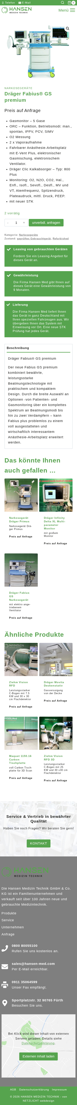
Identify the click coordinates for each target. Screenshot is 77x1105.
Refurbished (61, 238)
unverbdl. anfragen (46, 223)
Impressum (59, 1089)
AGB (13, 1089)
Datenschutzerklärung (38, 1043)
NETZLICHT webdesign (38, 1100)
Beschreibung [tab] (18, 348)
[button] (67, 28)
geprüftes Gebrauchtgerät (34, 238)
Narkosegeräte (18, 88)
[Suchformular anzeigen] (63, 2)
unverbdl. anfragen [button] (21, 547)
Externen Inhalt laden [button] (38, 1056)
